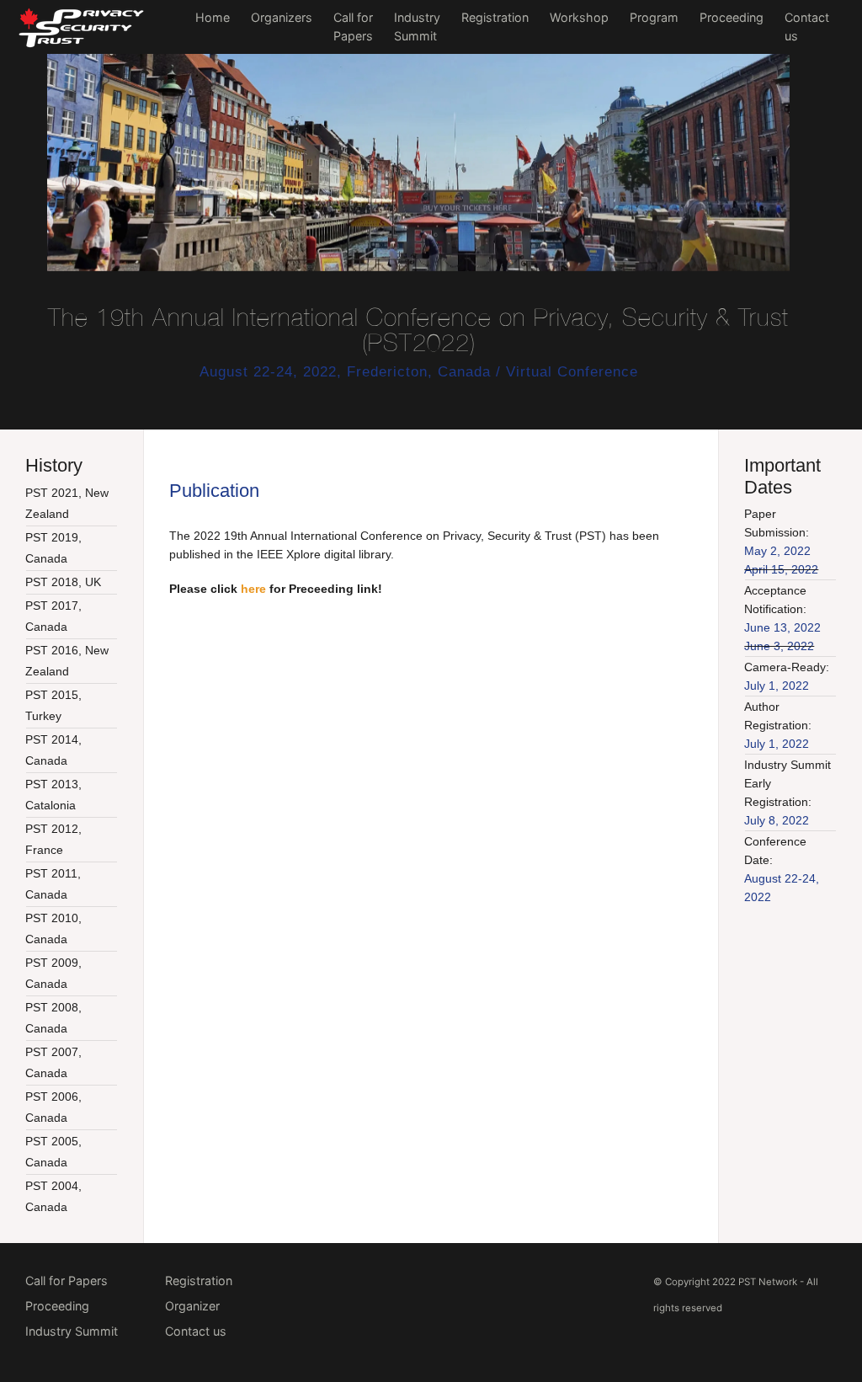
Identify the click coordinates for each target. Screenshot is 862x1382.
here (253, 588)
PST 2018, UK (63, 582)
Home (212, 17)
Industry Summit (71, 1331)
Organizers (281, 17)
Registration (495, 17)
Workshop (579, 17)
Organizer (192, 1306)
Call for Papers (66, 1280)
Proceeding (732, 17)
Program (654, 17)
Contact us (195, 1331)
